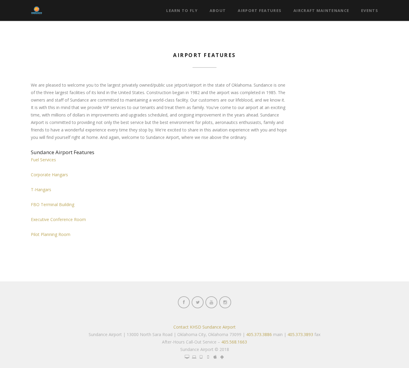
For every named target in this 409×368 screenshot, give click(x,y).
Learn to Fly (182, 10)
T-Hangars (41, 189)
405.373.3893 (300, 334)
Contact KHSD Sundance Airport (204, 327)
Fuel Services (43, 159)
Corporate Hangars (49, 174)
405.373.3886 (259, 334)
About (218, 10)
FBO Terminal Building (52, 204)
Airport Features (259, 10)
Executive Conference (58, 219)
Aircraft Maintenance (321, 10)
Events (369, 10)
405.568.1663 (234, 342)
